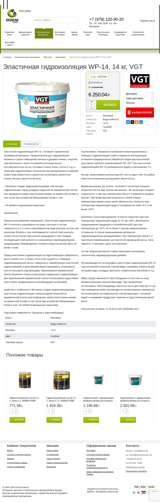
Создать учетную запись (19, 454)
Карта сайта (52, 450)
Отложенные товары (17, 462)
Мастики (48, 57)
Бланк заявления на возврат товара (100, 473)
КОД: (93, 76)
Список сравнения (16, 466)
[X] (132, 122)
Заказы (10, 458)
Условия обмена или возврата (96, 459)
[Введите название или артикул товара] (75, 20)
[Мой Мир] (141, 122)
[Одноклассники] (137, 122)
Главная (7, 57)
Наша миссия (53, 458)
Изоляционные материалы (43, 33)
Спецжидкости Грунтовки (120, 33)
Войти (10, 450)
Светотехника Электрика (103, 33)
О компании (53, 454)
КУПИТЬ (110, 105)
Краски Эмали (74, 33)
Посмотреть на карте (136, 471)
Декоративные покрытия (25, 33)
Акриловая (61, 57)
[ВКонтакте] (128, 122)
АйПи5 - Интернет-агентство (102, 491)
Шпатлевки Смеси (10, 43)
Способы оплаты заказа (98, 454)
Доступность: (95, 82)
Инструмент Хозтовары (60, 33)
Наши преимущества (57, 462)
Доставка (90, 450)
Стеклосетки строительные (138, 33)
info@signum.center (135, 467)
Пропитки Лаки (87, 33)
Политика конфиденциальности (97, 466)
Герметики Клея (9, 33)
